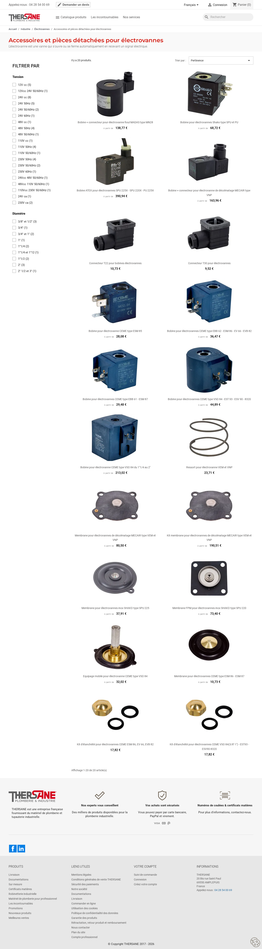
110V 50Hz (27, 147)
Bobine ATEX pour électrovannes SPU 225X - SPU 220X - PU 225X (115, 190)
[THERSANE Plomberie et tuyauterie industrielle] (32, 796)
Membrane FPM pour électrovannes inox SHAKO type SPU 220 (209, 608)
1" (21, 240)
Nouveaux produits (20, 913)
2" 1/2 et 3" (27, 271)
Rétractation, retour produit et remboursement (98, 922)
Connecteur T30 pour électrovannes (209, 263)
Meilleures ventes (19, 917)
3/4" (22, 227)
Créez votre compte (145, 884)
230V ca (25, 202)
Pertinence (221, 60)
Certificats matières (20, 889)
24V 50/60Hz (28, 109)
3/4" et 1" (26, 234)
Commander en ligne (83, 903)
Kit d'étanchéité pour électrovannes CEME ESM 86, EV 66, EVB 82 (115, 744)
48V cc (24, 122)
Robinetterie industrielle (22, 893)
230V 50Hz (27, 159)
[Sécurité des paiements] (162, 823)
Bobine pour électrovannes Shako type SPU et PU (209, 122)
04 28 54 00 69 (223, 890)
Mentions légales (81, 874)
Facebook (13, 848)
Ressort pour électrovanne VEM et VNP (209, 467)
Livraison (14, 874)
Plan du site (78, 932)
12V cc (24, 85)
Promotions (16, 908)
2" (21, 265)
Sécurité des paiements (85, 884)
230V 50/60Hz (29, 165)
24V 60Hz (26, 115)
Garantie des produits (84, 917)
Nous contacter (80, 927)
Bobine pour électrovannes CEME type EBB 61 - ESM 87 (115, 399)
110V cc (25, 140)
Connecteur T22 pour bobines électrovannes (115, 263)
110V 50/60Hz (29, 153)
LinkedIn (21, 848)
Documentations (18, 879)
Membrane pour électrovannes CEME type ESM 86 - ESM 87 (209, 676)
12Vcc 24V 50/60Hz (33, 91)
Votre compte (145, 866)
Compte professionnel (84, 937)
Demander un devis (73, 4)
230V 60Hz (27, 171)
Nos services (131, 17)
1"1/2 (23, 259)
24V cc (24, 97)
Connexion (140, 879)
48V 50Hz (26, 128)
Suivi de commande (145, 874)
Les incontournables (104, 17)
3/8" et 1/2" (27, 221)
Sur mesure (15, 884)
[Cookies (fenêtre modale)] (255, 942)
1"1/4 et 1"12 (28, 252)
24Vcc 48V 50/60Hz (33, 178)
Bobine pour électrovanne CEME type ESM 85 (115, 331)
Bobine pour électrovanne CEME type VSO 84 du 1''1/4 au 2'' (115, 467)
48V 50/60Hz (28, 134)
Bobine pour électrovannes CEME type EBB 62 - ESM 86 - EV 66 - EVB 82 (209, 331)
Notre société (79, 889)
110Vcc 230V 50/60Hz (34, 190)
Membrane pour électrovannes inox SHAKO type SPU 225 (115, 608)
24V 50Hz (26, 103)
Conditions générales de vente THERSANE (96, 879)
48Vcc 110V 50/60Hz (33, 184)
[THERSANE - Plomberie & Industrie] (24, 17)
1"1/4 (23, 246)
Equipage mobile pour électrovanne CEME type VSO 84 (115, 676)
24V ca (24, 196)
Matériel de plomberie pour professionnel (33, 898)
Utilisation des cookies (84, 908)
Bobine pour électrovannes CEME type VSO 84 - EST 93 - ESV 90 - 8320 (209, 399)
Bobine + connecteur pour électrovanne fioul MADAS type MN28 (115, 122)
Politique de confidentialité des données (94, 913)
